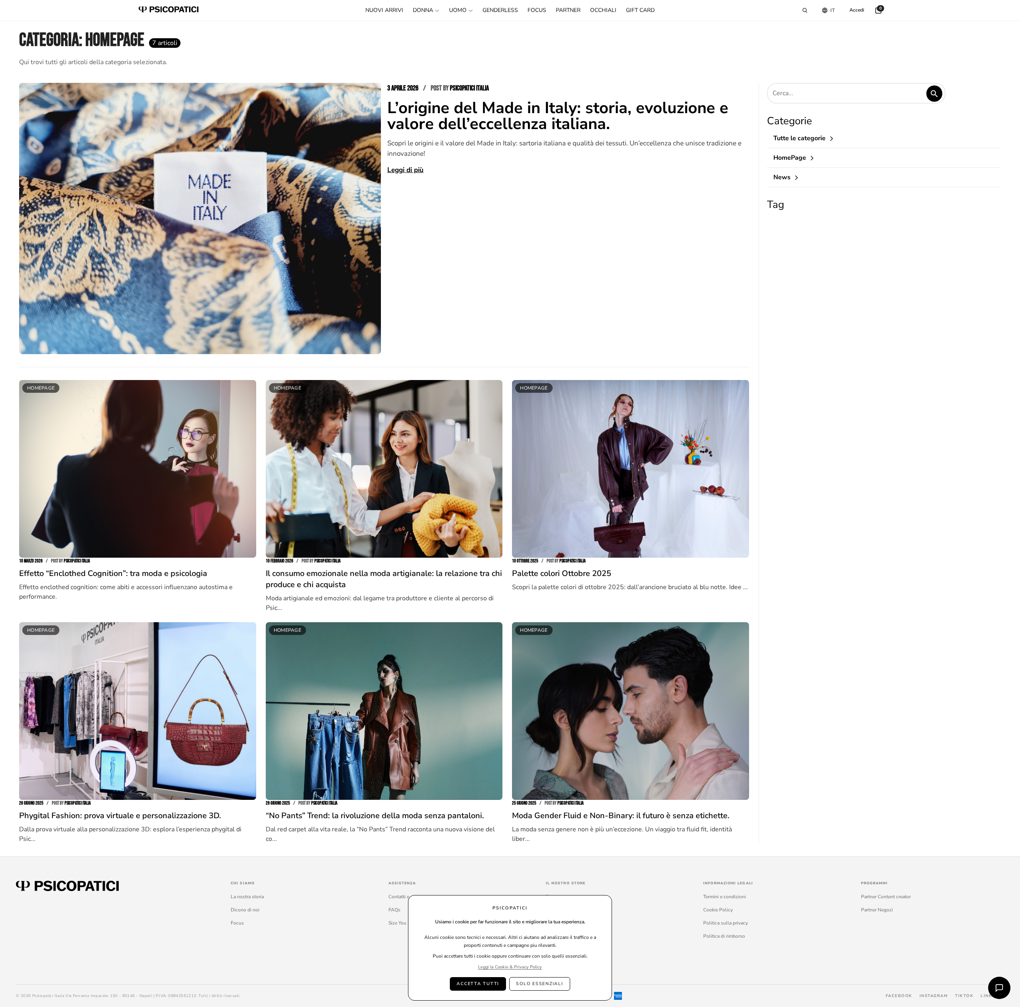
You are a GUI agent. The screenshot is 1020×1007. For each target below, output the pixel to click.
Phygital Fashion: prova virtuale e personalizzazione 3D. (120, 815)
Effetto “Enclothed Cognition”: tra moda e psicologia (113, 573)
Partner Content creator (886, 896)
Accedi (856, 10)
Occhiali (603, 10)
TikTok (964, 996)
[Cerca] (804, 10)
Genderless (500, 10)
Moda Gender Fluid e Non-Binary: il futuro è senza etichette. (621, 815)
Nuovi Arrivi (384, 10)
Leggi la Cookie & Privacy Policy (510, 967)
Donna (423, 10)
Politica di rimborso (724, 936)
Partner (568, 10)
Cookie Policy (718, 910)
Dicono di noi (245, 910)
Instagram (934, 996)
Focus (537, 10)
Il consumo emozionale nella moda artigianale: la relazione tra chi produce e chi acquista (384, 579)
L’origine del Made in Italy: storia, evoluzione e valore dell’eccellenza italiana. (557, 116)
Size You (397, 923)
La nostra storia (247, 896)
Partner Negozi (877, 910)
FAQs (394, 910)
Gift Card (640, 10)
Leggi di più (405, 169)
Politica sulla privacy (725, 923)
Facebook (899, 996)
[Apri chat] (999, 988)
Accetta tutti (478, 984)
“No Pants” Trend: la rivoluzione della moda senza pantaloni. (375, 815)
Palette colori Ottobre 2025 (561, 573)
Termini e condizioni (724, 896)
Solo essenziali (539, 984)
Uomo (458, 10)
